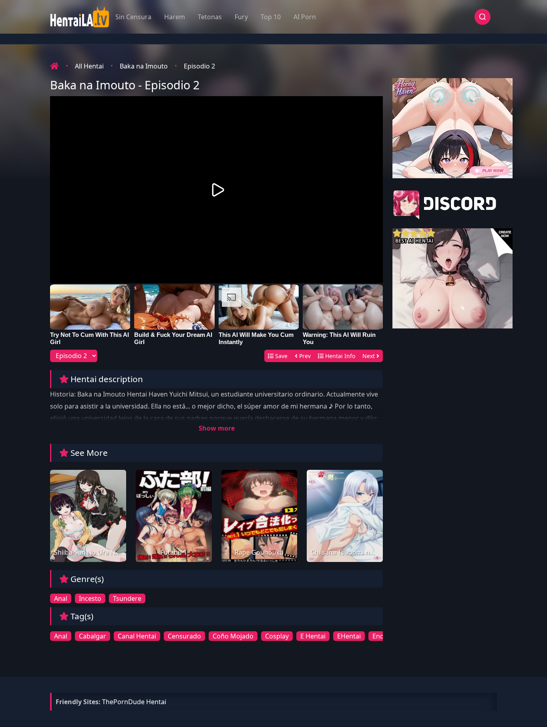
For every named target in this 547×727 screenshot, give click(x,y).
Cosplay (277, 636)
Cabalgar (92, 636)
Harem (174, 16)
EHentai (349, 636)
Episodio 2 (199, 66)
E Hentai (313, 636)
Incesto (90, 598)
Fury (241, 16)
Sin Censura (133, 16)
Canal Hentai (137, 636)
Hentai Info (339, 356)
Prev (304, 356)
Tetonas (210, 16)
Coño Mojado (233, 636)
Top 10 (271, 16)
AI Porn (305, 16)
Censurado (184, 636)
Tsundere (127, 598)
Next (369, 356)
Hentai (156, 701)
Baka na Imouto (144, 66)
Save (281, 356)
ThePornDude (123, 701)
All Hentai (89, 66)
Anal (60, 598)
